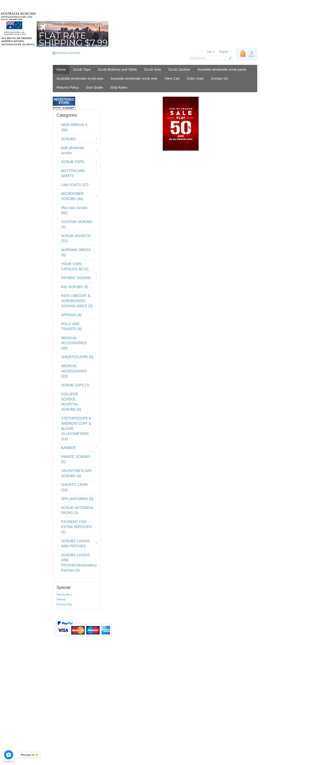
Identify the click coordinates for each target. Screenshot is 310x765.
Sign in (211, 51)
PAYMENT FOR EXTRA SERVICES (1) (76, 527)
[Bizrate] (70, 108)
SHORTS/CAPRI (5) (77, 357)
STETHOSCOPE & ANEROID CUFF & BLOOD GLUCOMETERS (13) (76, 428)
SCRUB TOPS (72, 162)
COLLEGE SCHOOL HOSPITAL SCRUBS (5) (71, 401)
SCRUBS (68, 139)
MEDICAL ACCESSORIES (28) (74, 343)
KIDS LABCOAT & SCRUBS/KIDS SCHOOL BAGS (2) (77, 301)
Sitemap (61, 599)
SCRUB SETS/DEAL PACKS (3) (77, 510)
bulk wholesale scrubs (72, 150)
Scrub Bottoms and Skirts (117, 69)
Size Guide (94, 87)
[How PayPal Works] (83, 637)
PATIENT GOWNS (76, 278)
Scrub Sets (152, 69)
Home (61, 69)
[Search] (230, 58)
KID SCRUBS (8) (74, 287)
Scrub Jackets (179, 69)
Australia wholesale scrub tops (80, 78)
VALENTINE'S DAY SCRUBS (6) (76, 473)
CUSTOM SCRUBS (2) (76, 224)
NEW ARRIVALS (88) (74, 127)
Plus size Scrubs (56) (74, 210)
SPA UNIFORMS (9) (77, 499)
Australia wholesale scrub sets (134, 78)
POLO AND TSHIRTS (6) (71, 326)
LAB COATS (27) (74, 185)
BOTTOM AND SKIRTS (73, 173)
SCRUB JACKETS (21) (75, 238)
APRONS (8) (71, 315)
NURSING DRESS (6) (76, 252)
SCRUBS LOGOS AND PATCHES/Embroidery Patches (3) (79, 562)
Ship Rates (118, 87)
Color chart (195, 78)
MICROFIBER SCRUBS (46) (72, 196)
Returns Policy (68, 87)
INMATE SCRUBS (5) (75, 459)
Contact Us (219, 78)
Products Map (64, 604)
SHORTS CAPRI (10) (74, 487)
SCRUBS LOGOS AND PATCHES (75, 543)
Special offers (64, 594)
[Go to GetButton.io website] (8, 761)
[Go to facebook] (8, 754)
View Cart (172, 78)
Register (224, 51)
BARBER (68, 448)
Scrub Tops (82, 69)
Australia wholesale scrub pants (222, 69)
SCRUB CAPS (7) (75, 385)
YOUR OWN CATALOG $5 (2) (74, 266)
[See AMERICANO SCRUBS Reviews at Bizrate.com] (64, 103)
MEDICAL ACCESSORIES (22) (74, 371)
